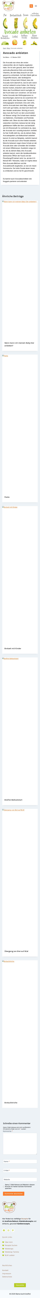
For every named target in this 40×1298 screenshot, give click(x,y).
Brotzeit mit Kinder (12, 648)
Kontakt (5, 1270)
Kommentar (8, 1131)
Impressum (6, 1273)
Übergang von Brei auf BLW (16, 951)
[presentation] (20, 269)
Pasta (6, 497)
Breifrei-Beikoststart (13, 800)
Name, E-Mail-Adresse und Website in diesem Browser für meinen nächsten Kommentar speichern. (20, 1186)
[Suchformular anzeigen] (31, 6)
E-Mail (7, 1170)
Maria (7, 57)
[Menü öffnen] (36, 6)
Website (7, 1179)
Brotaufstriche (10, 1103)
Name (7, 1161)
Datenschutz (7, 1277)
